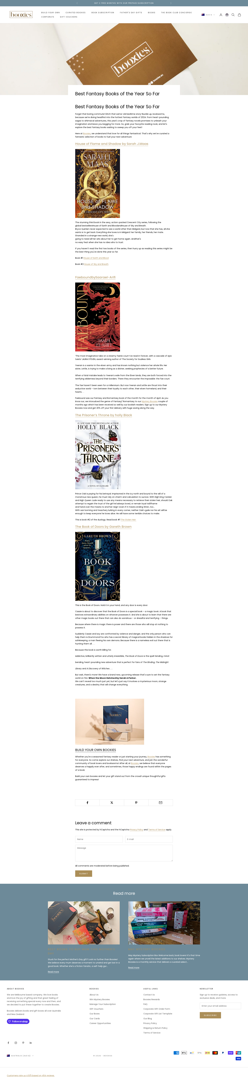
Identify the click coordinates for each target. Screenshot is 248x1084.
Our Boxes (95, 1013)
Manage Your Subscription (103, 1004)
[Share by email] (161, 802)
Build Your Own (50, 12)
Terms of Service (156, 829)
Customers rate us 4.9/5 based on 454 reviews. (31, 1075)
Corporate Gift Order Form (156, 1008)
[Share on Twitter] (112, 802)
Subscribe (210, 1015)
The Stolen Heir (128, 519)
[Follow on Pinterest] (23, 1042)
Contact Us (149, 994)
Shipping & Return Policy (155, 1028)
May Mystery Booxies (147, 949)
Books (151, 12)
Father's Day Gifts (131, 12)
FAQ (145, 1004)
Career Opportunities (100, 1023)
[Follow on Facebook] (8, 1042)
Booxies (87, 133)
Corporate (47, 17)
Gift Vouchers (69, 17)
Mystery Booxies (150, 401)
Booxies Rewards (151, 999)
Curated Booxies (76, 12)
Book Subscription (103, 12)
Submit (83, 873)
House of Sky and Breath (96, 264)
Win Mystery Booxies (100, 999)
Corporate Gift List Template (157, 1013)
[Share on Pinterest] (136, 802)
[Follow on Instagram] (15, 1042)
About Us (94, 994)
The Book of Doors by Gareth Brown (103, 526)
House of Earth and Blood (96, 258)
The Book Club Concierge (176, 12)
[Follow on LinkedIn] (30, 1042)
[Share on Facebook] (87, 802)
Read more (53, 971)
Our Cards (95, 1018)
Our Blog (147, 1018)
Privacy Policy (136, 829)
